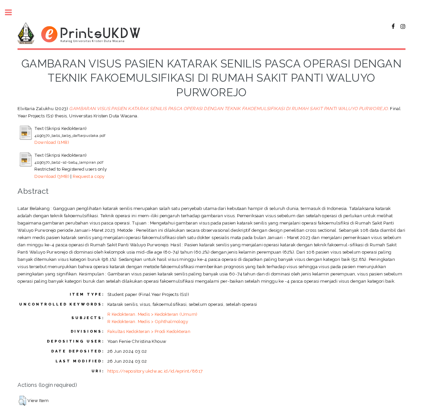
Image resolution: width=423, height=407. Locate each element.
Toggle (12, 12)
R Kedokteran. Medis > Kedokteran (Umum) (152, 314)
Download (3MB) (51, 176)
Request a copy (89, 176)
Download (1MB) (51, 142)
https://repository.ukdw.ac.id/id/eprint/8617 (155, 371)
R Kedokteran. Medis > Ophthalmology (147, 321)
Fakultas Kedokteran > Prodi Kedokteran (148, 331)
